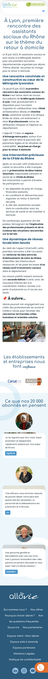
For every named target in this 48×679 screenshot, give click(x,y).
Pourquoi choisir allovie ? (20, 615)
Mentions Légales (24, 653)
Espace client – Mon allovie (23, 636)
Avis (40, 615)
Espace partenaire (24, 647)
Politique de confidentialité (25, 659)
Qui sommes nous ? (15, 609)
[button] (43, 11)
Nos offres (36, 609)
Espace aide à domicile (24, 642)
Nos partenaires (32, 627)
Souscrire (13, 627)
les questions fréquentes (24, 621)
